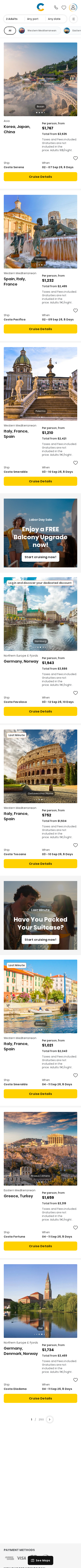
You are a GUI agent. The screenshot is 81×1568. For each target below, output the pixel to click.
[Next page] (50, 1419)
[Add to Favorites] (75, 158)
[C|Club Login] (73, 7)
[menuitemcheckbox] (10, 30)
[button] (36, 112)
